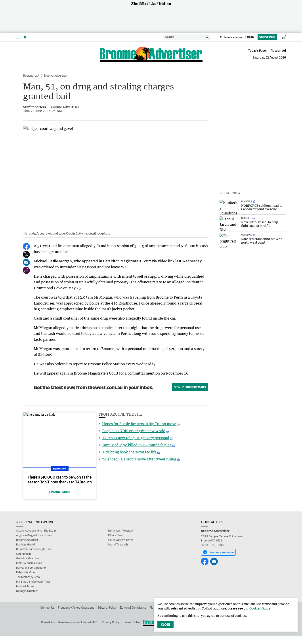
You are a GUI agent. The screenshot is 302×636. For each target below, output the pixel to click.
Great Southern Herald (29, 563)
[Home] (25, 37)
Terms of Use (131, 622)
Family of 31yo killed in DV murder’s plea (137, 445)
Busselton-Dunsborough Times (34, 549)
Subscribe (267, 37)
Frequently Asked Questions (76, 607)
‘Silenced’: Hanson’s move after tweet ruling (139, 459)
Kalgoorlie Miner (25, 572)
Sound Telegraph (118, 544)
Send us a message (221, 552)
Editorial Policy (107, 607)
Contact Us (47, 607)
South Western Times (120, 539)
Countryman (23, 553)
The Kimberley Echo (28, 577)
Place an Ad (278, 50)
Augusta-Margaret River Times (34, 535)
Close (165, 624)
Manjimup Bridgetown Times (33, 581)
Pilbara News (115, 535)
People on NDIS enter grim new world (133, 431)
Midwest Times (25, 586)
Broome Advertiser (56, 75)
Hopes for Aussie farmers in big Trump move (139, 424)
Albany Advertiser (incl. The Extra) (36, 530)
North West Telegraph (121, 530)
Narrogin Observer (27, 590)
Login (249, 37)
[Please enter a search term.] (207, 37)
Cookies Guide (259, 608)
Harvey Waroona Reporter (31, 567)
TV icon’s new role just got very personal (135, 438)
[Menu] (18, 37)
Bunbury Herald (25, 544)
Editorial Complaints (133, 607)
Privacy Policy (111, 622)
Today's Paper (257, 50)
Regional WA (31, 75)
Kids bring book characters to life (129, 452)
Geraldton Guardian (27, 558)
